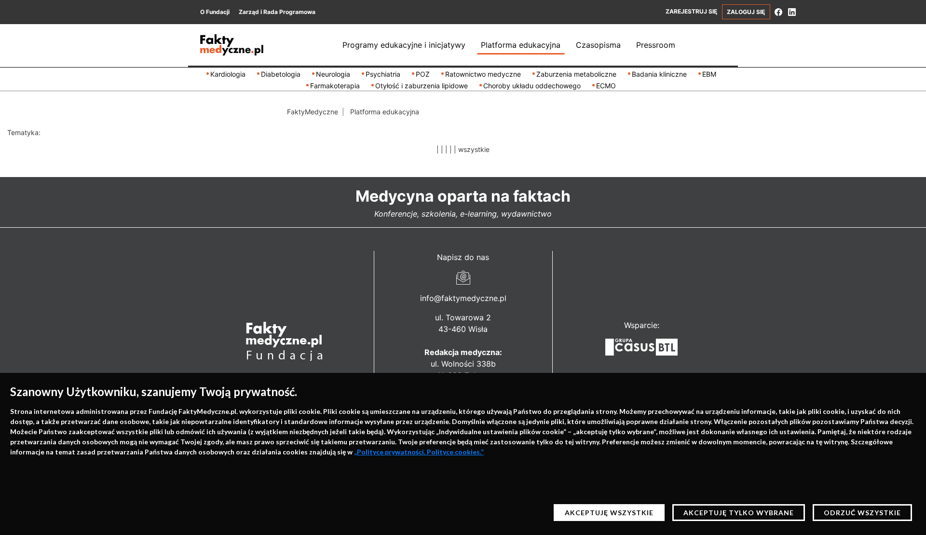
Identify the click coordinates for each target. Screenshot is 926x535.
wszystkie (474, 149)
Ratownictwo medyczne (483, 74)
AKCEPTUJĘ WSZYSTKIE (609, 512)
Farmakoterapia (335, 86)
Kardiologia (227, 74)
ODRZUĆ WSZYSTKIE (862, 512)
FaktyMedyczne (312, 112)
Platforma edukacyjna (520, 45)
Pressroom (655, 45)
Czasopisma (598, 45)
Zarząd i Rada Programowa (277, 11)
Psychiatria (383, 74)
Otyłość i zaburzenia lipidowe (421, 86)
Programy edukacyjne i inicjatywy (403, 45)
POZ (423, 74)
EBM (709, 74)
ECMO (606, 86)
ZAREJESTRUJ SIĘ (691, 11)
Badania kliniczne (659, 74)
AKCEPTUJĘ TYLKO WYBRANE (738, 512)
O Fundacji (215, 11)
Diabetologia (280, 74)
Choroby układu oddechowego (532, 86)
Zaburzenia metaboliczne (576, 74)
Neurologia (333, 74)
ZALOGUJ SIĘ (746, 11)
